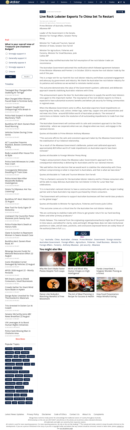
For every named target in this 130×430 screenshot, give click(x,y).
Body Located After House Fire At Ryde (19, 154)
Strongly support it (17, 53)
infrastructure (24, 372)
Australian (65, 239)
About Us (86, 414)
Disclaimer (46, 414)
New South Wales (11, 372)
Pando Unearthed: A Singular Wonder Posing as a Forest (109, 271)
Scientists (9, 395)
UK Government (22, 391)
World (42, 2)
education (19, 376)
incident (29, 403)
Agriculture (81, 242)
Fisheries (91, 242)
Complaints (99, 414)
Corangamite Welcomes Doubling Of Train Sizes (16, 171)
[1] (79, 424)
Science (90, 2)
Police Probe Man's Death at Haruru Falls (18, 225)
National (31, 2)
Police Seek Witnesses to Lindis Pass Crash (19, 162)
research (9, 356)
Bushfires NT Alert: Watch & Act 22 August (19, 200)
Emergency (9, 387)
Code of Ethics (60, 414)
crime (26, 383)
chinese (75, 239)
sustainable (19, 387)
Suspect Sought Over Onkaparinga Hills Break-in (18, 108)
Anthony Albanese (71, 245)
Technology (78, 2)
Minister (26, 360)
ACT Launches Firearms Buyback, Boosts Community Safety (18, 144)
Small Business (103, 242)
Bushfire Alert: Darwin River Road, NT (18, 242)
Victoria (22, 356)
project (19, 383)
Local (53, 2)
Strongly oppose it (17, 67)
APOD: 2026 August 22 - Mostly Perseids (19, 271)
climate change (19, 399)
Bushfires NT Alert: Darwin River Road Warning (20, 125)
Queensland (10, 364)
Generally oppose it (17, 62)
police (18, 352)
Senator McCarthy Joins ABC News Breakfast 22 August (18, 315)
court (14, 403)
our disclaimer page (66, 428)
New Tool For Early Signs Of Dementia (18, 208)
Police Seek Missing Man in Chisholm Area (17, 332)
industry (8, 379)
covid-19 (8, 368)
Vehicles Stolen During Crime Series (18, 133)
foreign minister (114, 239)
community (9, 352)
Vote (10, 77)
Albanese (96, 245)
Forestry (57, 245)
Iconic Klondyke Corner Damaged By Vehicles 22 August (20, 263)
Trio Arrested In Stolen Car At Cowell (19, 306)
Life (101, 2)
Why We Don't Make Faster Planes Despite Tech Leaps (52, 269)
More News (20, 339)
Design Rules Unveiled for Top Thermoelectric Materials (19, 296)
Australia (49, 239)
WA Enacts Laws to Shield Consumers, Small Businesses (19, 280)
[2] (80, 424)
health (8, 360)
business (20, 364)
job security (85, 245)
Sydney (24, 395)
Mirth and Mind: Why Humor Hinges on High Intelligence (79, 271)
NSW (16, 356)
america (29, 399)
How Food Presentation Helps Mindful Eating (107, 295)
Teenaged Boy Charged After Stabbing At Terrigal (18, 91)
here (64, 228)
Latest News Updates (14, 414)
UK (33, 364)
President (9, 399)
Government (99, 239)
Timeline (112, 2)
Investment (9, 376)
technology (28, 376)
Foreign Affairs (68, 242)
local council (18, 368)
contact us (120, 426)
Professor (31, 356)
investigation (18, 379)
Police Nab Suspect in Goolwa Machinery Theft (19, 116)
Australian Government (50, 242)
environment (17, 360)
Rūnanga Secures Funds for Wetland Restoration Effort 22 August (19, 253)
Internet (21, 403)
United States (10, 383)
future (17, 395)
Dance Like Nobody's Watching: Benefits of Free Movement (52, 296)
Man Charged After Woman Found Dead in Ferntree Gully (18, 99)
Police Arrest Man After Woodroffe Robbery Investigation (16, 180)
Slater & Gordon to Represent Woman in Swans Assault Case (19, 234)
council (27, 364)
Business (64, 2)
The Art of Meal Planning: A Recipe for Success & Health (81, 295)
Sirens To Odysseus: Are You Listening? (18, 190)
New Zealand (10, 391)
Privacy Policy (33, 414)
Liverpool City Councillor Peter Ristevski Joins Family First (19, 217)
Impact (8, 403)
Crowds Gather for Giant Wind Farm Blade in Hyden (19, 288)
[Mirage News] (13, 2)
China (57, 239)
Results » (27, 77)
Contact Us (74, 414)
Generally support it (18, 58)
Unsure (12, 71)
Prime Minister (86, 239)
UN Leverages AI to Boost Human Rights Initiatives (17, 323)
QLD (31, 391)
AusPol (27, 379)
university (28, 349)
